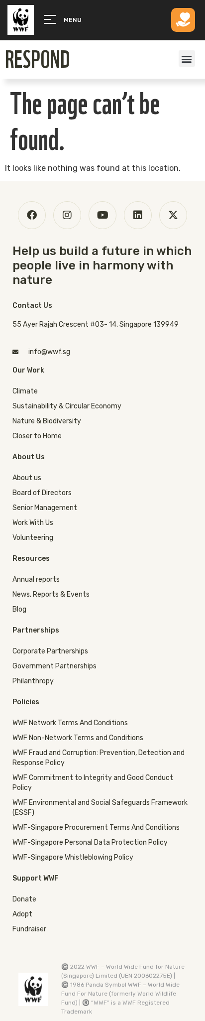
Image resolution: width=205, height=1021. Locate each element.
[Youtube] (102, 215)
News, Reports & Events (51, 594)
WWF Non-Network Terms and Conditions (77, 738)
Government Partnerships (54, 666)
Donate (24, 899)
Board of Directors (42, 493)
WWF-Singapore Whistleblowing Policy (72, 857)
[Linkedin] (138, 215)
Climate (25, 391)
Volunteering (32, 537)
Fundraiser (29, 929)
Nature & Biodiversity (46, 421)
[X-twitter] (173, 215)
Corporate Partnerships (50, 651)
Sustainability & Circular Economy (66, 406)
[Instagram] (67, 215)
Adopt (22, 914)
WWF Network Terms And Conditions (70, 723)
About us (26, 478)
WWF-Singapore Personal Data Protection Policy (90, 842)
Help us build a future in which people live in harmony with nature (102, 265)
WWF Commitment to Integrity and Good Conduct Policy (92, 782)
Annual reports (36, 579)
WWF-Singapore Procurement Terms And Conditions (96, 827)
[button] (187, 58)
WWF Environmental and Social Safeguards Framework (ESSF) (100, 807)
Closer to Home (37, 436)
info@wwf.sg (49, 352)
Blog (19, 609)
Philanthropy (33, 681)
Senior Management (44, 508)
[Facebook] (32, 215)
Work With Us (32, 522)
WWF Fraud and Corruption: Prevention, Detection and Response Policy (98, 758)
